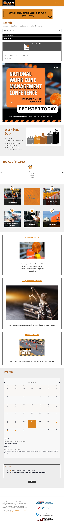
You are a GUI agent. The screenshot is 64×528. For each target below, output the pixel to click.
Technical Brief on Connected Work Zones (18, 56)
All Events (32, 482)
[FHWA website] (42, 513)
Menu (58, 3)
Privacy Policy (5, 512)
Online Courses (52, 224)
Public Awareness (32, 335)
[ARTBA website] (42, 502)
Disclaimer (12, 512)
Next (63, 172)
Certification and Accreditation (52, 202)
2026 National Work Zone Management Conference (28, 473)
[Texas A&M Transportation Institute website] (42, 518)
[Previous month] (5, 382)
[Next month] (59, 382)
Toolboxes (32, 224)
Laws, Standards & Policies (32, 281)
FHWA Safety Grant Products (12, 224)
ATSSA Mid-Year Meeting (11, 443)
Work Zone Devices (32, 237)
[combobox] (32, 30)
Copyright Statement (20, 510)
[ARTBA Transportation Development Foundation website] (42, 507)
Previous (1, 172)
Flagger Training (12, 202)
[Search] (59, 30)
